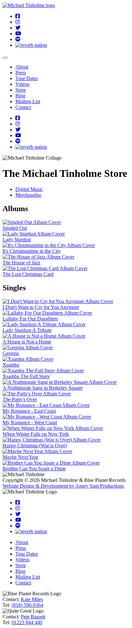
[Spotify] (18, 39)
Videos (22, 84)
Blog (20, 95)
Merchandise (28, 195)
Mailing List (27, 101)
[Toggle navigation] (5, 58)
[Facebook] (17, 16)
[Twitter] (18, 27)
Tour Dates (26, 78)
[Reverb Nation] (31, 45)
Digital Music (29, 189)
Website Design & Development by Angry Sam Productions (63, 486)
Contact (23, 107)
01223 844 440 (27, 622)
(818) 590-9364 (27, 605)
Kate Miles (32, 599)
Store (20, 90)
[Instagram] (17, 22)
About (21, 67)
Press (20, 72)
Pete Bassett (33, 616)
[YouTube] (18, 33)
